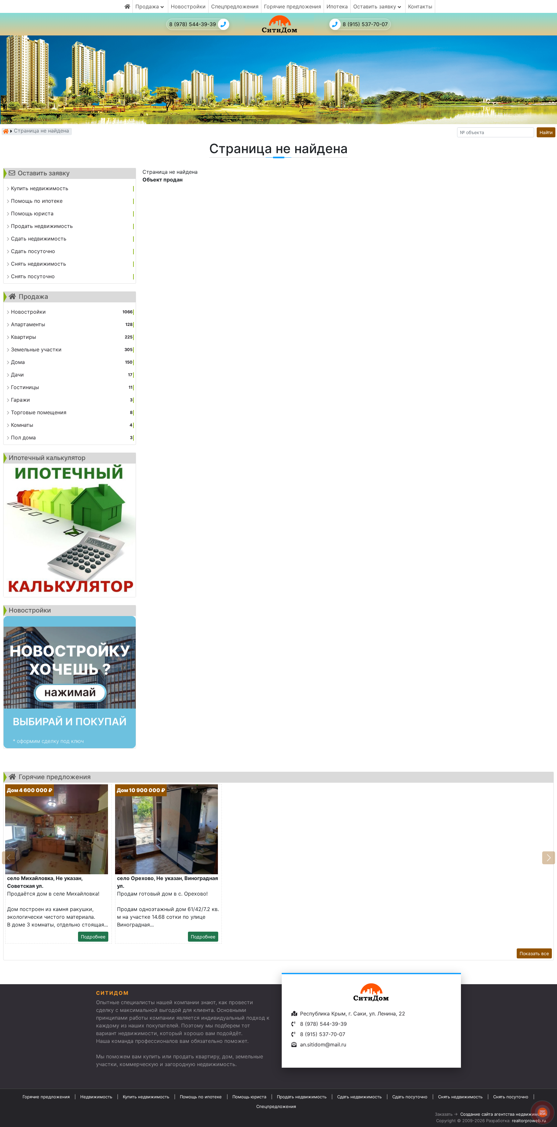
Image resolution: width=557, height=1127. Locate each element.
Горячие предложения (292, 6)
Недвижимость (96, 1096)
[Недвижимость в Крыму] (6, 131)
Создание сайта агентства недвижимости (503, 1114)
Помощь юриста (249, 1096)
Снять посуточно (510, 1096)
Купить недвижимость (146, 1096)
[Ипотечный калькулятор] (70, 530)
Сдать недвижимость (359, 1096)
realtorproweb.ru (529, 1120)
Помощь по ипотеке (201, 1096)
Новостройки (188, 6)
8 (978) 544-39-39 (192, 24)
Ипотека (337, 6)
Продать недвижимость (302, 1096)
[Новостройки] (70, 682)
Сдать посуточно (409, 1096)
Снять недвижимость (460, 1096)
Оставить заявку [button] (375, 6)
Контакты (420, 6)
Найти (546, 132)
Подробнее (93, 936)
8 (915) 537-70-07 (365, 24)
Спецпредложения (235, 6)
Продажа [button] (148, 6)
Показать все (534, 953)
